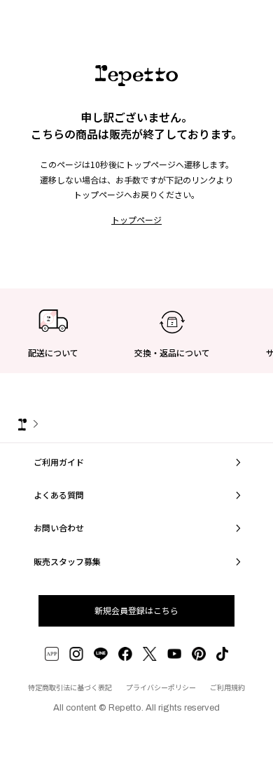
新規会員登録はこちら (136, 610)
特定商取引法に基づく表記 (70, 687)
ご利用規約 (227, 687)
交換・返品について (172, 352)
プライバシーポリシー (161, 687)
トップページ (136, 219)
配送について (53, 352)
